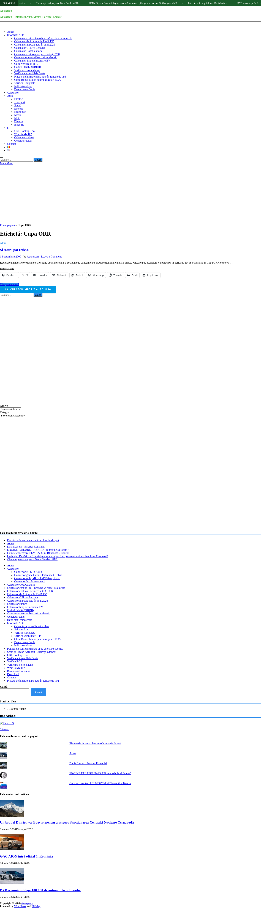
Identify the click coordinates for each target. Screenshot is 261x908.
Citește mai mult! (9, 284)
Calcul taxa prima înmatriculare (31, 626)
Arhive (4, 405)
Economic (20, 111)
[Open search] (1, 157)
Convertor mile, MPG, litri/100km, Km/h (37, 578)
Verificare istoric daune (27, 70)
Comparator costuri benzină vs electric (35, 57)
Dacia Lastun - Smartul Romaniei (26, 546)
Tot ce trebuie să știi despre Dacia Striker (189, 3)
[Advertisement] (130, 191)
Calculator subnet (24, 137)
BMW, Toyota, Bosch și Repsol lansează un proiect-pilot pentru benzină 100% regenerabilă (116, 3)
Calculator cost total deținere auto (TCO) (37, 54)
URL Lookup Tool (24, 130)
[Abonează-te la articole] (7, 723)
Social (17, 105)
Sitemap (4, 729)
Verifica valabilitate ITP (27, 635)
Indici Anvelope (23, 86)
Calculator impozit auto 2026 (28, 289)
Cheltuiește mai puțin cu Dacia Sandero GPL (39, 3)
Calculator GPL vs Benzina (29, 47)
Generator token (23, 140)
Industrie (19, 124)
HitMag (36, 906)
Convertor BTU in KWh (28, 571)
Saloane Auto (21, 629)
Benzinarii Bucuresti (18, 671)
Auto (10, 95)
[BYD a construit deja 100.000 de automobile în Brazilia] (12, 883)
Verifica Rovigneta (24, 82)
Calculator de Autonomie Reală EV (34, 41)
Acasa (10, 31)
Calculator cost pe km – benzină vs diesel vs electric (43, 38)
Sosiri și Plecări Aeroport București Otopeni (31, 651)
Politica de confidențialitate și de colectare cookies (35, 648)
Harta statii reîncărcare (19, 619)
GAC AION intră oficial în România (26, 856)
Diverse (18, 121)
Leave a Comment (51, 256)
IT (8, 127)
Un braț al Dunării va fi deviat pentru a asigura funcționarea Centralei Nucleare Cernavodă (57, 556)
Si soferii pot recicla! (14, 250)
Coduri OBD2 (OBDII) (27, 66)
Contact (11, 143)
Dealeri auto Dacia (24, 89)
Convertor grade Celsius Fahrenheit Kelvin (38, 575)
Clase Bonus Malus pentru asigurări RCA (37, 79)
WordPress (20, 906)
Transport (19, 102)
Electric (18, 98)
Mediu (17, 114)
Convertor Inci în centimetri (29, 581)
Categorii (5, 412)
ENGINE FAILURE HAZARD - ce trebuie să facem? (38, 549)
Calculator (13, 92)
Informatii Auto (15, 34)
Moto (17, 118)
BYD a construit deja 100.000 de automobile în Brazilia (40, 890)
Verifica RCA (15, 661)
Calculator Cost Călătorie (28, 50)
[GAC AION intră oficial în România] (12, 849)
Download (13, 674)
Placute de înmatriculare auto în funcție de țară (40, 76)
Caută (3, 686)
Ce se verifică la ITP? (26, 63)
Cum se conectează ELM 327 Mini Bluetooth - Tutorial (38, 552)
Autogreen (6, 10)
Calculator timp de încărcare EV (32, 60)
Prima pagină (7, 225)
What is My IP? (23, 134)
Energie (18, 108)
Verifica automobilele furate (29, 73)
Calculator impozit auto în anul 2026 (34, 44)
